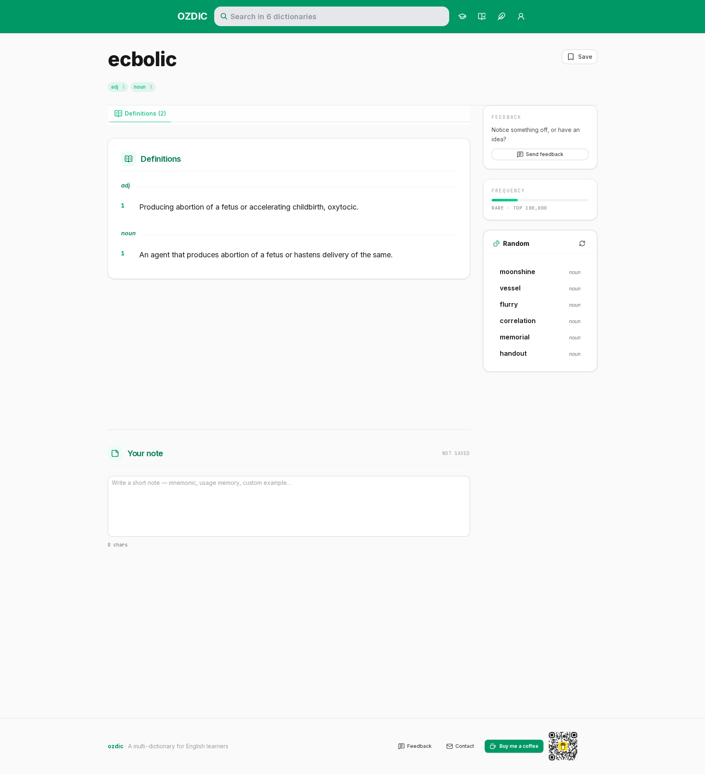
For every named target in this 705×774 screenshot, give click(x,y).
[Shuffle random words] (582, 243)
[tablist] (289, 113)
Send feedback (544, 154)
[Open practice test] (481, 16)
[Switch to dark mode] (590, 746)
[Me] (521, 16)
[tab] (140, 113)
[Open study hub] (462, 16)
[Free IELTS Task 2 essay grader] (501, 16)
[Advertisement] (289, 352)
